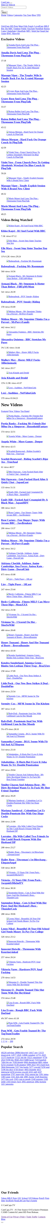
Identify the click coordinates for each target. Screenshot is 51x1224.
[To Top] (2, 1222)
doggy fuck (13, 1082)
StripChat (35, 31)
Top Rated (24, 411)
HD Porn (14, 26)
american (27, 1082)
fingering (41, 1077)
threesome (8, 1067)
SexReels (10, 1200)
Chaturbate (11, 31)
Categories (18, 15)
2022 (31, 1065)
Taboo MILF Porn (9, 1198)
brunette (30, 1069)
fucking (40, 1082)
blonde (17, 1062)
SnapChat (44, 31)
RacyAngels (31, 1200)
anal (45, 1067)
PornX (42, 1198)
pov (33, 1052)
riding (43, 1062)
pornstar (37, 1079)
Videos (10, 15)
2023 (19, 1060)
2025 (41, 1055)
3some (29, 1077)
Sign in (12, 5)
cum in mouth (22, 1079)
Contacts (41, 1217)
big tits (21, 1057)
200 (11, 1041)
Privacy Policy (19, 1217)
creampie (7, 1065)
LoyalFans (38, 26)
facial (29, 1060)
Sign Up (4, 5)
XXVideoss (33, 1198)
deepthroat (31, 1062)
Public (24, 28)
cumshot (28, 1055)
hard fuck (42, 1065)
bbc (10, 1060)
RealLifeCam (20, 1200)
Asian (3, 33)
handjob (40, 1060)
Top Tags (27, 15)
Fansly (31, 26)
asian (5, 1077)
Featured (5, 411)
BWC (9, 33)
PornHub (39, 28)
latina (43, 1074)
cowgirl (35, 1067)
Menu (4, 13)
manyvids (17, 1074)
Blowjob (16, 33)
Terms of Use (7, 1217)
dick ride (17, 1077)
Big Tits (4, 28)
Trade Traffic (31, 1217)
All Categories (7, 1084)
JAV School (22, 1198)
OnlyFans (5, 26)
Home (3, 15)
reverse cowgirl (19, 1072)
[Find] (2, 10)
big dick (7, 1069)
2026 (16, 1055)
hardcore (7, 1057)
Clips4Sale (21, 31)
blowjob (21, 1052)
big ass (6, 1062)
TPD (38, 15)
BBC (10, 28)
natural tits (31, 1074)
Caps (5, 2)
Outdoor (17, 28)
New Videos (14, 411)
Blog (34, 15)
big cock (7, 1079)
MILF (46, 26)
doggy (18, 1069)
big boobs (22, 1067)
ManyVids (22, 26)
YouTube (31, 28)
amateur (20, 1065)
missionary (34, 1057)
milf (33, 1072)
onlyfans (7, 1052)
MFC (28, 31)
